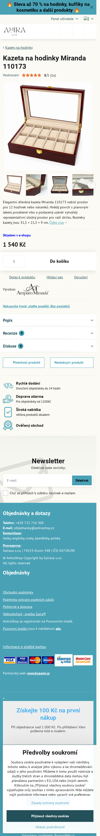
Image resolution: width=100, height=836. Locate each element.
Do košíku (59, 261)
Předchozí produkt (26, 362)
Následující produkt (68, 362)
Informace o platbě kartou (24, 646)
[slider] (31, 75)
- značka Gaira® (34, 614)
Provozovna (11, 545)
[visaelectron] (22, 663)
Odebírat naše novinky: (48, 468)
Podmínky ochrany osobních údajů (28, 599)
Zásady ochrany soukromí (50, 803)
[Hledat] (67, 31)
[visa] (10, 663)
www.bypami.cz (38, 673)
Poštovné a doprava (17, 606)
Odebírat (81, 480)
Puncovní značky (15, 628)
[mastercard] (35, 663)
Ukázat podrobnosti (50, 827)
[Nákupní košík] (78, 31)
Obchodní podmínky (18, 592)
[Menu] (90, 31)
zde (58, 628)
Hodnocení (11, 75)
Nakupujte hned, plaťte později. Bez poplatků (36, 306)
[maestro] (48, 663)
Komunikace (12, 533)
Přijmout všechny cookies (50, 816)
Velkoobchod (12, 614)
